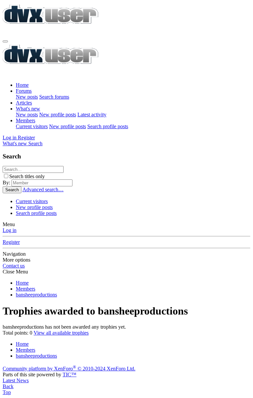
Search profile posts (107, 126)
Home (22, 85)
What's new (28, 108)
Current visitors (32, 126)
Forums (24, 91)
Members (25, 120)
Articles (24, 102)
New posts (27, 97)
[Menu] (5, 41)
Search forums (54, 97)
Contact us (14, 266)
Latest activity (91, 114)
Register (11, 242)
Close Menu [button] (15, 271)
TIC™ (69, 374)
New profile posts (57, 114)
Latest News (16, 380)
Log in (9, 230)
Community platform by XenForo (69, 368)
